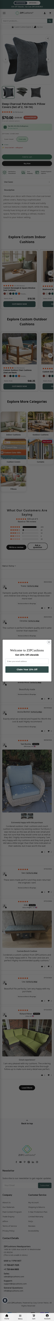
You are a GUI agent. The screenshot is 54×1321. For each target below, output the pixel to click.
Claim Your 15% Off (27, 669)
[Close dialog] (49, 642)
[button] (5, 1300)
